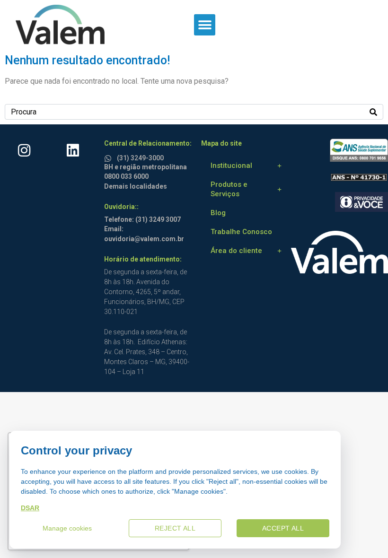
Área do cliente (236, 250)
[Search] (373, 112)
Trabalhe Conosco (241, 231)
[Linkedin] (73, 150)
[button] (204, 24)
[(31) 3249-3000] (109, 156)
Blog (218, 213)
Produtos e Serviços (229, 189)
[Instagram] (24, 150)
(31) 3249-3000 (140, 158)
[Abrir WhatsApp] (364, 534)
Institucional (231, 165)
